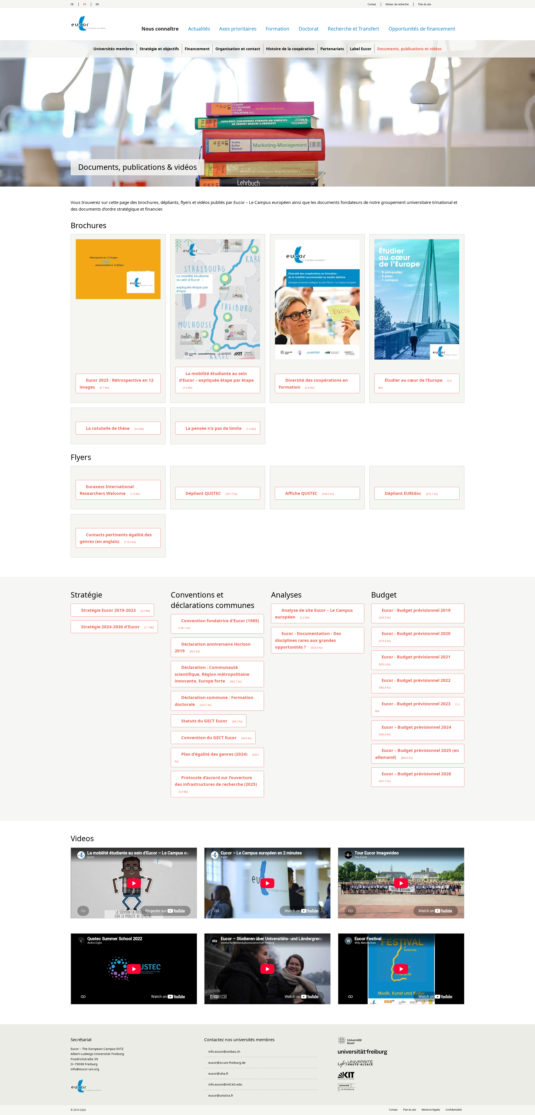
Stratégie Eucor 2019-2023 (115, 610)
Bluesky (276, 1110)
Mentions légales (431, 1109)
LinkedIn (258, 1110)
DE (72, 4)
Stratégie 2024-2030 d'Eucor (117, 627)
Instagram (267, 1110)
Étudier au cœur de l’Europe (415, 383)
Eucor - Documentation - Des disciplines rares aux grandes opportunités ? (308, 640)
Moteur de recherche (397, 4)
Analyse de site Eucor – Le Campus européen (314, 613)
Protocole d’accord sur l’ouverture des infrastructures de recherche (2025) (216, 783)
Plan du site (424, 4)
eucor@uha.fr (218, 1073)
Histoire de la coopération (290, 48)
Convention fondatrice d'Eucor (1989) (218, 624)
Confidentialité (454, 1109)
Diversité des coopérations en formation (313, 383)
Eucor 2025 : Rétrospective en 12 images (117, 383)
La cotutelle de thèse (114, 428)
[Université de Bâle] (351, 1042)
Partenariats (332, 48)
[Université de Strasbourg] (348, 1089)
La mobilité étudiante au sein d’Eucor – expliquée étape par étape (216, 379)
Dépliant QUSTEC (211, 493)
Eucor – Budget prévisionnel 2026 (415, 777)
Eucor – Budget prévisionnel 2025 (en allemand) (417, 753)
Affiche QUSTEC (309, 493)
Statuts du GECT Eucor (211, 721)
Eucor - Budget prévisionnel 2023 (417, 707)
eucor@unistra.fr (220, 1095)
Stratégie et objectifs (159, 48)
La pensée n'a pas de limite (220, 428)
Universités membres (113, 48)
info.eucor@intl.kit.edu (225, 1084)
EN (97, 4)
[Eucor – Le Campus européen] (89, 37)
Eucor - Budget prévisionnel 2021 (415, 660)
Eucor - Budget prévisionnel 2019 (415, 613)
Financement (197, 48)
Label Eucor (360, 48)
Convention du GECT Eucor (216, 737)
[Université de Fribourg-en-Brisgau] (364, 1054)
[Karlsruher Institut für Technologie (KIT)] (347, 1078)
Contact (372, 4)
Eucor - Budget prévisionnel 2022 (415, 683)
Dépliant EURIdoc (411, 493)
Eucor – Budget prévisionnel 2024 (415, 730)
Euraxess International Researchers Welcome (110, 490)
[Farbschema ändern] (451, 4)
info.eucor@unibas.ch (224, 1051)
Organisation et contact (237, 48)
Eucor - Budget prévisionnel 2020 (415, 636)
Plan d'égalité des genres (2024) (217, 757)
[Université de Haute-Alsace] (357, 1066)
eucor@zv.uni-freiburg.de (226, 1062)
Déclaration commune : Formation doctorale (214, 700)
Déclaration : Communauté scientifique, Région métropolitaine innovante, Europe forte (212, 674)
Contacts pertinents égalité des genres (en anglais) (116, 538)
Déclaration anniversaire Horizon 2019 (213, 647)
